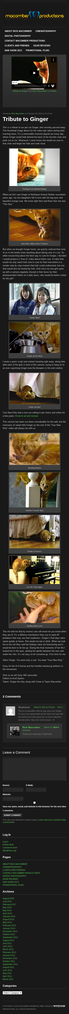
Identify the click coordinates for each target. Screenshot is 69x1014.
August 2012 (8, 940)
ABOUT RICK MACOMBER (18, 31)
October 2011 (9, 961)
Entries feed (8, 844)
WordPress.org (9, 850)
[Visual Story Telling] (34, 23)
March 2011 (8, 979)
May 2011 (7, 973)
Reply (60, 707)
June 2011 (7, 970)
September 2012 (10, 937)
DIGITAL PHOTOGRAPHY (18, 36)
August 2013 (8, 919)
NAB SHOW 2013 (13, 50)
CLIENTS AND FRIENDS (17, 45)
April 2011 (7, 976)
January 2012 (9, 955)
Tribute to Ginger (20, 91)
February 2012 (9, 952)
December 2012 (10, 931)
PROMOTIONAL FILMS (37, 50)
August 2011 (8, 967)
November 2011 (10, 958)
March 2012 (8, 949)
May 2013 (7, 922)
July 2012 (7, 943)
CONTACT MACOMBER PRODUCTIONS (25, 41)
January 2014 (9, 916)
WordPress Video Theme (40, 1006)
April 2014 (7, 913)
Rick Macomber (40, 91)
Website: (7, 794)
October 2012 (9, 934)
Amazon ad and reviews (26, 416)
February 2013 (9, 925)
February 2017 (9, 904)
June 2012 (7, 946)
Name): (6, 785)
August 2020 (8, 898)
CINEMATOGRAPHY (46, 31)
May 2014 (7, 910)
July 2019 (7, 901)
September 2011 (10, 964)
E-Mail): (29, 785)
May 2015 (7, 907)
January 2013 (9, 928)
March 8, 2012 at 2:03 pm (44, 707)
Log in (5, 841)
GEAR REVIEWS (41, 45)
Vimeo (53, 91)
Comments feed (10, 847)
